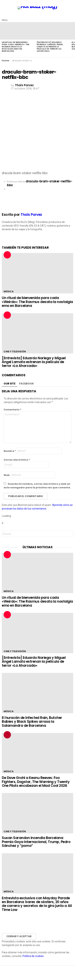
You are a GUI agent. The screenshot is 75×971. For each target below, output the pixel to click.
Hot (7, 254)
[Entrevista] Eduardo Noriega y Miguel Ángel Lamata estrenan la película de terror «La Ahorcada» (50, 46)
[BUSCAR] (71, 17)
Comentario (12, 409)
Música (8, 291)
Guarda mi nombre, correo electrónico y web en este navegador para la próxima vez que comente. (37, 485)
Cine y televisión (15, 351)
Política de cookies (33, 956)
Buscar (69, 534)
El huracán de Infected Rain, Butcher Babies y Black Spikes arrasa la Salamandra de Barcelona (32, 721)
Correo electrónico (17, 459)
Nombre (10, 451)
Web (7, 475)
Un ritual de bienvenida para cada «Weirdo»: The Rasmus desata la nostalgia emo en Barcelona (15, 46)
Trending (7, 734)
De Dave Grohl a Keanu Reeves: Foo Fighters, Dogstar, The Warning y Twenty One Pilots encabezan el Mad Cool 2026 (36, 781)
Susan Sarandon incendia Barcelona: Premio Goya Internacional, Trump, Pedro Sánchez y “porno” (36, 841)
